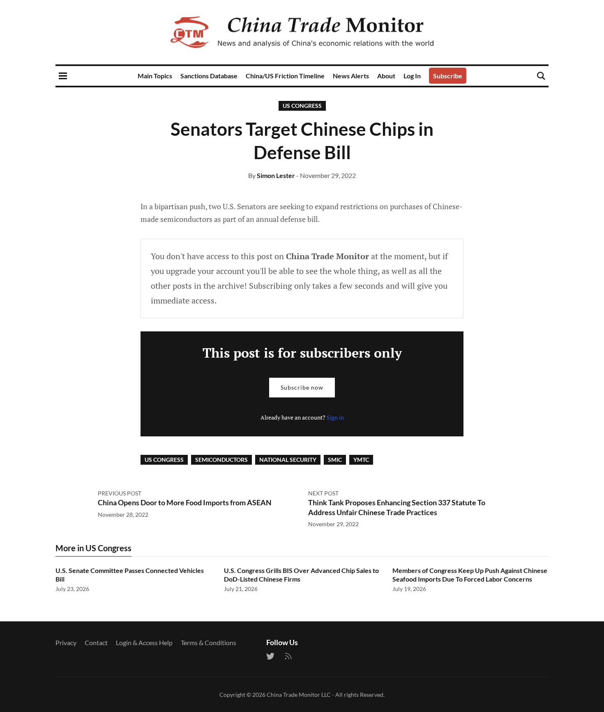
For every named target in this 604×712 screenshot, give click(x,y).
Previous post (119, 493)
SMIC (335, 459)
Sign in (335, 417)
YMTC (361, 459)
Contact (96, 642)
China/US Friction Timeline (285, 76)
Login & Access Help (144, 642)
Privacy (65, 642)
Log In (412, 76)
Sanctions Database (208, 76)
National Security (287, 459)
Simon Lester (276, 175)
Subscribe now (302, 387)
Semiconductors (221, 459)
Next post (323, 493)
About (386, 76)
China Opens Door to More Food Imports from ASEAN (185, 502)
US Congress (302, 105)
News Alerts (351, 76)
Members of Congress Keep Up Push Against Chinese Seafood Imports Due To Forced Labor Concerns (469, 574)
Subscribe (447, 76)
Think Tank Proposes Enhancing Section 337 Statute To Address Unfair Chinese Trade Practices (396, 507)
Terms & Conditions (208, 642)
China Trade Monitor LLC (299, 694)
